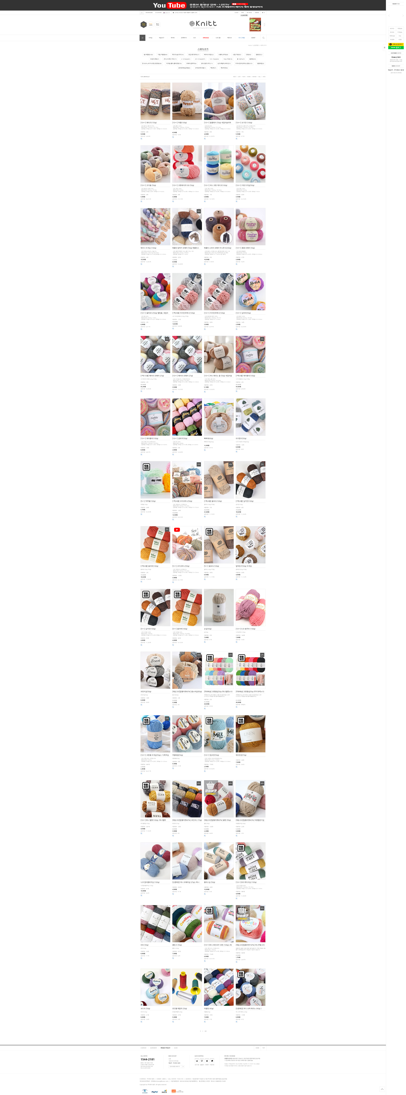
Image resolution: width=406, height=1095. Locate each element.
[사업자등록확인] (192, 1081)
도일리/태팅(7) (154, 59)
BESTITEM (157, 24)
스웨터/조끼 (263, 45)
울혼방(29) (252, 59)
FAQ (400, 36)
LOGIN (236, 12)
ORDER (257, 12)
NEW (234, 76)
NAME (248, 76)
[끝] (205, 1031)
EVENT (253, 38)
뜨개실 (150, 38)
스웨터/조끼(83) (223, 54)
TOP (263, 1048)
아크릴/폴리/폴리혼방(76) (174, 63)
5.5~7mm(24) (214, 59)
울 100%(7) (241, 59)
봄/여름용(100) (148, 54)
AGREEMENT (153, 1048)
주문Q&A (400, 28)
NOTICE (392, 28)
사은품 (399, 39)
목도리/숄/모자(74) (178, 54)
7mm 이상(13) (228, 59)
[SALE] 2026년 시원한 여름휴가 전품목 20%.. (186, 12)
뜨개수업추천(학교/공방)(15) (243, 63)
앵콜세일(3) (260, 63)
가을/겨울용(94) (162, 54)
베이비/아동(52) (209, 54)
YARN (150, 24)
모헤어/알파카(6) (191, 63)
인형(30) (248, 54)
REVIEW (392, 32)
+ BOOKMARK (149, 12)
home (250, 45)
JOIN (242, 12)
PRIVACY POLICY (165, 1048)
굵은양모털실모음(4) (184, 68)
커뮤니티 (229, 38)
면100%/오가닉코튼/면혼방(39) (152, 63)
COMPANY (143, 1048)
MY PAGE (249, 12)
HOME (257, 1048)
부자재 (172, 38)
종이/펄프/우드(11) (207, 63)
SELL (259, 76)
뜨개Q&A (400, 32)
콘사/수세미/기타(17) (170, 59)
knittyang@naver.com (161, 1081)
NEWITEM (143, 24)
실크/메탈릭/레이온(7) (224, 63)
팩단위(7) (213, 68)
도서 (194, 38)
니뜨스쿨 (218, 38)
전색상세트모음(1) (200, 68)
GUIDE (176, 1048)
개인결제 (392, 39)
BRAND (254, 76)
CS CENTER (158, 12)
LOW (239, 76)
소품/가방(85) (237, 54)
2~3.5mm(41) (185, 59)
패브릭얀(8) (224, 68)
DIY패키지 (184, 38)
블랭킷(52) (259, 54)
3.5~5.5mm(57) (200, 59)
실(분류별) (256, 45)
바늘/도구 (161, 38)
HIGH (243, 76)
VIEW (264, 76)
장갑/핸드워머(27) (193, 54)
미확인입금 (392, 36)
